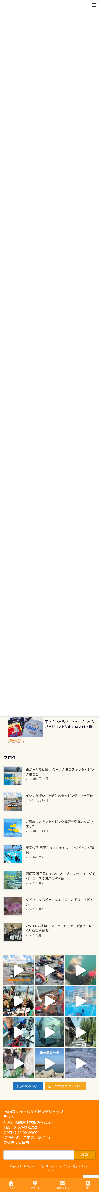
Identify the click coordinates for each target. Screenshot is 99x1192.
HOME (11, 1188)
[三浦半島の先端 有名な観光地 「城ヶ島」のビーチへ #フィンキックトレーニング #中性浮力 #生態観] (50, 1063)
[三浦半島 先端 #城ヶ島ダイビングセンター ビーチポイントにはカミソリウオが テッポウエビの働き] (80, 1063)
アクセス (35, 1188)
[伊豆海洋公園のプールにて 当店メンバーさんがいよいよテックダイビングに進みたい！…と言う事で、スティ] (50, 1001)
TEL (88, 1188)
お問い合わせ (62, 1188)
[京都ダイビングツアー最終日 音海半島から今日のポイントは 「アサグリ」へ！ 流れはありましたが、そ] (18, 1032)
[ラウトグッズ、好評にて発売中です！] (25, 725)
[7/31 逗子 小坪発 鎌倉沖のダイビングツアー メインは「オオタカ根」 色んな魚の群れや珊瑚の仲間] (80, 970)
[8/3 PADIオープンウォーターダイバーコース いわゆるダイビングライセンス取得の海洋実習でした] (50, 970)
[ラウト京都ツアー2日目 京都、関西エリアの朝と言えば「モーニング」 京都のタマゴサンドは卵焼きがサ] (80, 1032)
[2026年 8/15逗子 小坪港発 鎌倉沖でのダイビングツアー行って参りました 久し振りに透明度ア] (18, 970)
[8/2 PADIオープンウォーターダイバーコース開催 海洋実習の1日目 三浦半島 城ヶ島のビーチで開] (18, 1001)
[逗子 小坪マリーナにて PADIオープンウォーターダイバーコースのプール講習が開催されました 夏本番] (80, 1001)
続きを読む (16, 741)
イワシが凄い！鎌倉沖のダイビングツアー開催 (59, 796)
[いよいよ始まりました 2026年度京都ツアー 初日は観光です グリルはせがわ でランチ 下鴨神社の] (18, 1063)
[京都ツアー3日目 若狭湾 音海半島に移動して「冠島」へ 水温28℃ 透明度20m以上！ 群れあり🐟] (50, 1032)
